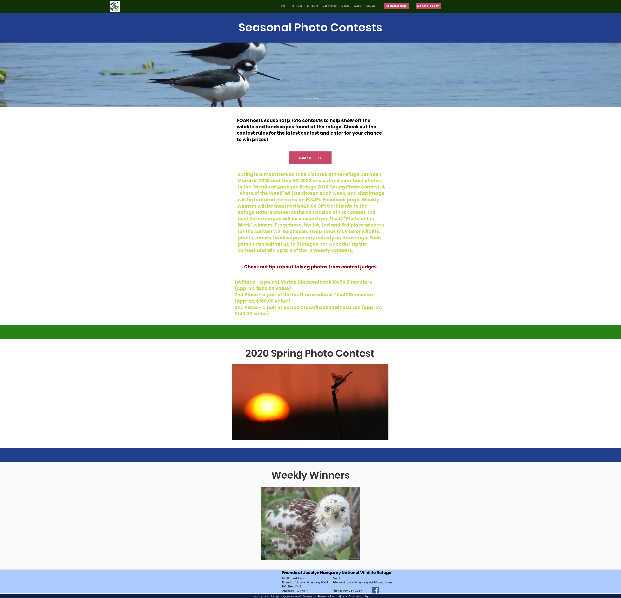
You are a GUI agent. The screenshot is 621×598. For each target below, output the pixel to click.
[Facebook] (375, 590)
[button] (310, 402)
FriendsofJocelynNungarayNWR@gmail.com (362, 582)
